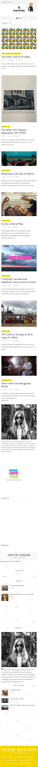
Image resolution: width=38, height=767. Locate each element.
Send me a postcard (26, 763)
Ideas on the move (11, 763)
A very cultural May (12, 223)
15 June (9, 136)
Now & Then (6, 53)
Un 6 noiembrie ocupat (16, 699)
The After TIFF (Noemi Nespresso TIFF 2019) (14, 131)
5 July (9, 285)
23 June (9, 389)
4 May (9, 227)
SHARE (20, 60)
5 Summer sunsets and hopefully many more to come (18, 280)
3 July (9, 340)
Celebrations (6, 380)
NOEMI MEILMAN (19, 749)
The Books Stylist (15, 690)
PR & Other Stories (24, 760)
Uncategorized (15, 53)
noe (4, 60)
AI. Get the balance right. (17, 585)
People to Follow (10, 760)
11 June (9, 176)
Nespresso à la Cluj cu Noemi (17, 173)
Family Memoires (8, 757)
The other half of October (16, 56)
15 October (10, 60)
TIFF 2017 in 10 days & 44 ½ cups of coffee (17, 336)
